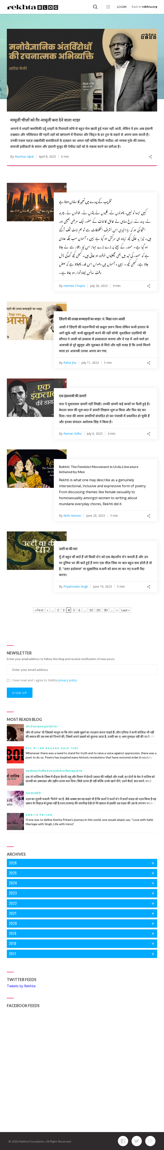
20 (98, 610)
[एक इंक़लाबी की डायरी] (37, 397)
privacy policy (68, 680)
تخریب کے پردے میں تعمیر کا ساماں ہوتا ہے (85, 202)
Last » (125, 610)
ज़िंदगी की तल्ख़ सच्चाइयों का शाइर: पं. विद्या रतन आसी (92, 319)
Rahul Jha (69, 363)
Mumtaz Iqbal (24, 156)
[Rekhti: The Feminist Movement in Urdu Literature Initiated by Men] (37, 468)
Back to (144, 6)
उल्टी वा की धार (68, 549)
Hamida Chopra (74, 286)
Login (121, 7)
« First (38, 610)
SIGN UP (19, 693)
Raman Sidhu (72, 433)
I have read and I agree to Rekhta (44, 680)
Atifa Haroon (72, 515)
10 (91, 610)
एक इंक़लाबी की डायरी (72, 396)
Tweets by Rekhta (21, 986)
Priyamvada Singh (75, 586)
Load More (82, 620)
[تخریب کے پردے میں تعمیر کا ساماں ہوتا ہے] (37, 202)
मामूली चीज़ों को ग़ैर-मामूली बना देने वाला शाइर (45, 119)
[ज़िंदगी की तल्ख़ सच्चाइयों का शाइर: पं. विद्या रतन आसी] (37, 321)
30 (105, 610)
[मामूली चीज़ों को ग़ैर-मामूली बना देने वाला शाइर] (82, 70)
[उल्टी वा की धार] (37, 550)
